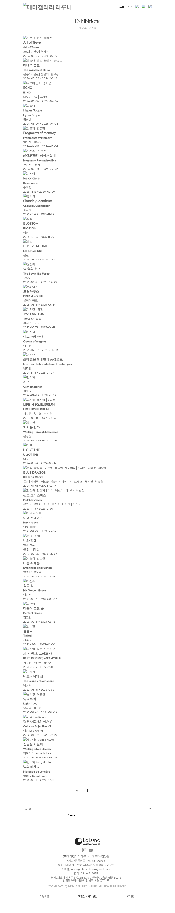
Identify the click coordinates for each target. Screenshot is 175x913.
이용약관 (44, 896)
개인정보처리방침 (87, 896)
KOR (122, 6)
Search (72, 815)
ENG (130, 6)
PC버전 (130, 896)
